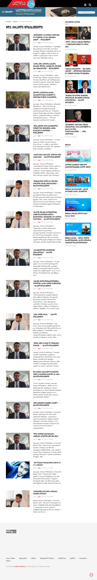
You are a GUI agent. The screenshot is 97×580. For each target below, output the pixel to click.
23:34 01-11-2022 (48, 257)
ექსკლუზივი (23, 558)
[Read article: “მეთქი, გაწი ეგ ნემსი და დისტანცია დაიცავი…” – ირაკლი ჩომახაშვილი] (18, 350)
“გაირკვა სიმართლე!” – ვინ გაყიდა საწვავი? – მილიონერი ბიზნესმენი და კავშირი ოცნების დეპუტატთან (78, 71)
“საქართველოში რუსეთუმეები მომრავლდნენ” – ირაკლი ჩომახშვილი (44, 252)
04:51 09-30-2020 (48, 496)
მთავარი (8, 21)
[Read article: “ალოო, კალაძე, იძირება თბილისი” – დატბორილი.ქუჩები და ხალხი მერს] (78, 33)
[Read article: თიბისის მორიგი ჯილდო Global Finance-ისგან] (78, 204)
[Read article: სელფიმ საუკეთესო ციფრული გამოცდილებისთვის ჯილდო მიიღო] (78, 155)
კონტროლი (62, 558)
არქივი (8, 561)
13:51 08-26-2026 (71, 245)
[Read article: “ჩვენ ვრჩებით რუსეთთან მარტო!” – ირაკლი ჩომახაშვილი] (18, 410)
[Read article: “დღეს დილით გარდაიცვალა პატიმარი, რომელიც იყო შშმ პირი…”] (18, 441)
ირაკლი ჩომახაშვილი (26, 21)
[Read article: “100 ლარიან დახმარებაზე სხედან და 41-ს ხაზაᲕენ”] (18, 470)
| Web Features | (20, 566)
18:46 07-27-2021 (48, 348)
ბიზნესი (33, 558)
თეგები (15, 21)
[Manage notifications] (91, 575)
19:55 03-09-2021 (48, 379)
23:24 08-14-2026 (71, 49)
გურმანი (72, 558)
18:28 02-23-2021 (48, 408)
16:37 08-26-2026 (71, 194)
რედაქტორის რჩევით (47, 558)
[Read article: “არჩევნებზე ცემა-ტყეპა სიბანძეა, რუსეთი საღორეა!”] (18, 498)
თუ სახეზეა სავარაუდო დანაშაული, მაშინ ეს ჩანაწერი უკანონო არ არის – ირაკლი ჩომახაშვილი (47, 374)
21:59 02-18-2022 (48, 135)
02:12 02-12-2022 (48, 160)
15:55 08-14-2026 (71, 76)
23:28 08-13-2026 (71, 105)
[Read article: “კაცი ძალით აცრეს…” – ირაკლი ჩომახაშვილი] (18, 321)
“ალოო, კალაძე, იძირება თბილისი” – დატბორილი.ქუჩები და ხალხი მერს (78, 44)
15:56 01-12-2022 (48, 222)
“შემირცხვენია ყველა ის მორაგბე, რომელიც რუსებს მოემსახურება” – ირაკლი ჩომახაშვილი (46, 183)
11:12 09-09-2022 (48, 100)
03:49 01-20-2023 (48, 71)
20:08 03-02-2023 (48, 42)
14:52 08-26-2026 (71, 218)
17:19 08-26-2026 (71, 170)
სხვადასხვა (83, 558)
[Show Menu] (85, 4)
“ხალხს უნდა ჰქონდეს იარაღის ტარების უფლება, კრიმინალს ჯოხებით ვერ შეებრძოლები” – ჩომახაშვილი (47, 66)
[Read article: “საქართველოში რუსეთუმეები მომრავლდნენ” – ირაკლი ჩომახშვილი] (18, 257)
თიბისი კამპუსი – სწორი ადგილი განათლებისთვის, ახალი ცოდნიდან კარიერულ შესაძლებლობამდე (78, 240)
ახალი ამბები (71, 37)
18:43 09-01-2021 (48, 288)
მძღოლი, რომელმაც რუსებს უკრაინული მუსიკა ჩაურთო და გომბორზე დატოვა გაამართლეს (44, 95)
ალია (39, 42)
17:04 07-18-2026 (71, 137)
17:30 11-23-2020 (48, 439)
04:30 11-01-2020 (48, 468)
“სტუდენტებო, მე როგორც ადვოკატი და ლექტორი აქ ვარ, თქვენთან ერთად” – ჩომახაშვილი (46, 37)
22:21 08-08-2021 (48, 319)
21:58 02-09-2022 (48, 188)
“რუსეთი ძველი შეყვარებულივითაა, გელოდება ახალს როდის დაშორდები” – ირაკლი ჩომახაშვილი (47, 283)
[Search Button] (90, 4)
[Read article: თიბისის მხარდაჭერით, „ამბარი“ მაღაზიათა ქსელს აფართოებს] (78, 180)
